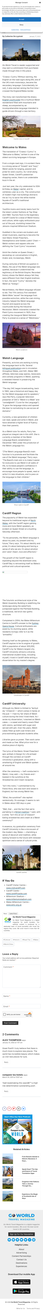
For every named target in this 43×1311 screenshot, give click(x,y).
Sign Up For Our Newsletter (21, 1234)
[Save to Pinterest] (9, 1109)
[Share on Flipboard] (14, 1109)
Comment (8, 967)
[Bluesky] (25, 1239)
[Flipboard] (33, 1239)
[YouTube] (21, 1239)
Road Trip (26, 940)
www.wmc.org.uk (14, 905)
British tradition (22, 812)
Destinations (21, 1263)
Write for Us (20, 1308)
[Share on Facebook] (4, 1109)
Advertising (21, 1253)
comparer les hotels (12, 1074)
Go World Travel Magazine (24, 917)
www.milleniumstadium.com (19, 899)
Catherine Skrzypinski (14, 36)
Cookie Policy (15, 29)
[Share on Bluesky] (24, 1109)
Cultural (6, 940)
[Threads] (29, 1239)
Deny (21, 25)
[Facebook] (9, 1239)
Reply (6, 1062)
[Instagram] (13, 1239)
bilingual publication (11, 368)
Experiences (21, 1266)
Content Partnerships (21, 1256)
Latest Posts (13, 913)
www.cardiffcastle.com (16, 893)
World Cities (8, 944)
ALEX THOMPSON (11, 1040)
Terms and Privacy (25, 29)
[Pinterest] (17, 1239)
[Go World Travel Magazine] (8, 920)
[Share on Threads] (19, 1109)
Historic (16, 940)
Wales (16, 189)
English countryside (11, 100)
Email (6, 1006)
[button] (40, 3)
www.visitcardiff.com (15, 888)
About (5, 913)
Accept (21, 19)
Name (6, 996)
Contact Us (21, 1259)
